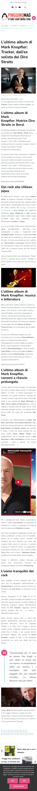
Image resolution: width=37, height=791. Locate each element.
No (24, 781)
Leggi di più (18, 786)
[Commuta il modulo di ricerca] (25, 7)
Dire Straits (15, 731)
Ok (12, 781)
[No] (34, 777)
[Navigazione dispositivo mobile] (34, 18)
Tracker (30, 734)
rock (14, 734)
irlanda (25, 731)
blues (5, 731)
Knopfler (7, 734)
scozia (22, 734)
